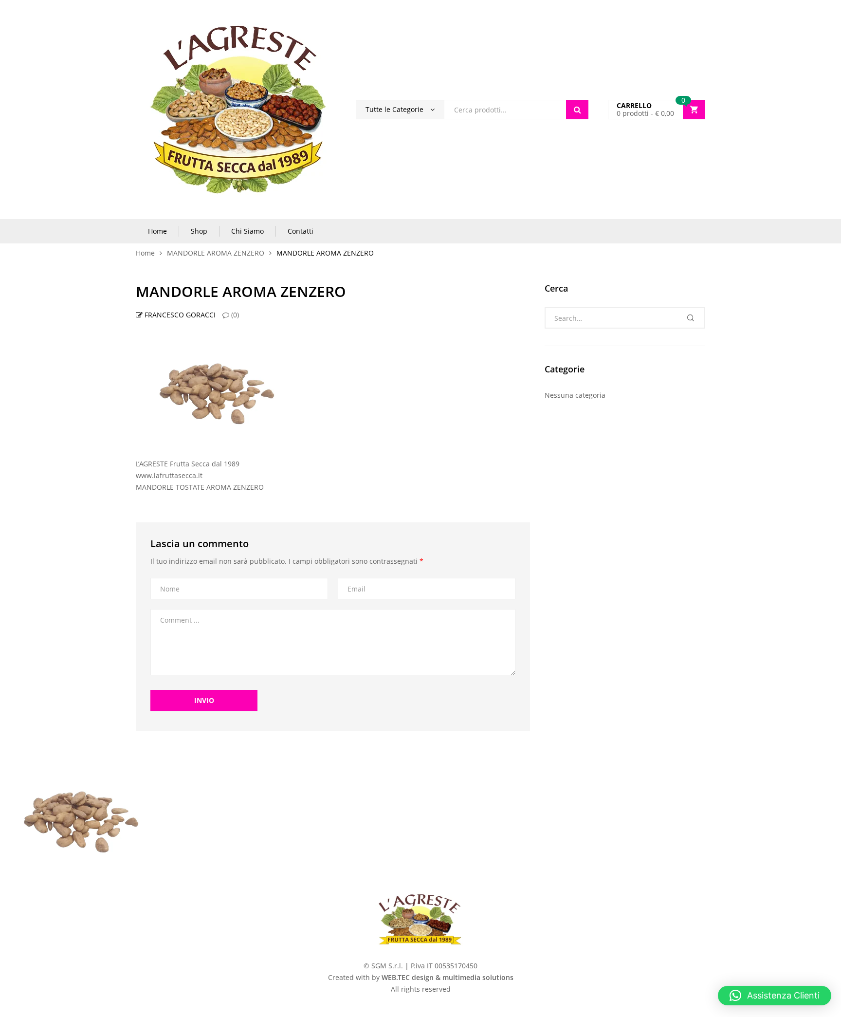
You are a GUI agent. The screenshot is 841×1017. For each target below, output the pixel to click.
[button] (774, 995)
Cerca (577, 109)
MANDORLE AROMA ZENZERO (215, 253)
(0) (234, 314)
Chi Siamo (247, 231)
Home (157, 231)
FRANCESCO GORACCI (179, 314)
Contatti (300, 231)
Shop (199, 231)
